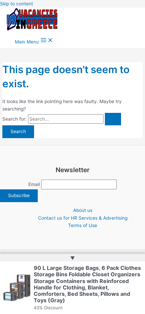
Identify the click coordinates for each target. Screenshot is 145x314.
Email (34, 184)
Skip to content (16, 3)
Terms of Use (82, 225)
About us (82, 210)
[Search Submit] (113, 119)
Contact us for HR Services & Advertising (82, 218)
